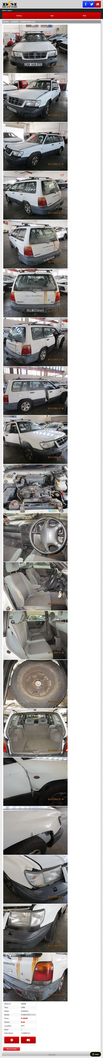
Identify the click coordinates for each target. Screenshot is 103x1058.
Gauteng (19, 16)
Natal (84, 16)
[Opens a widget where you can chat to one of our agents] (95, 1054)
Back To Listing (11, 1049)
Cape (52, 16)
